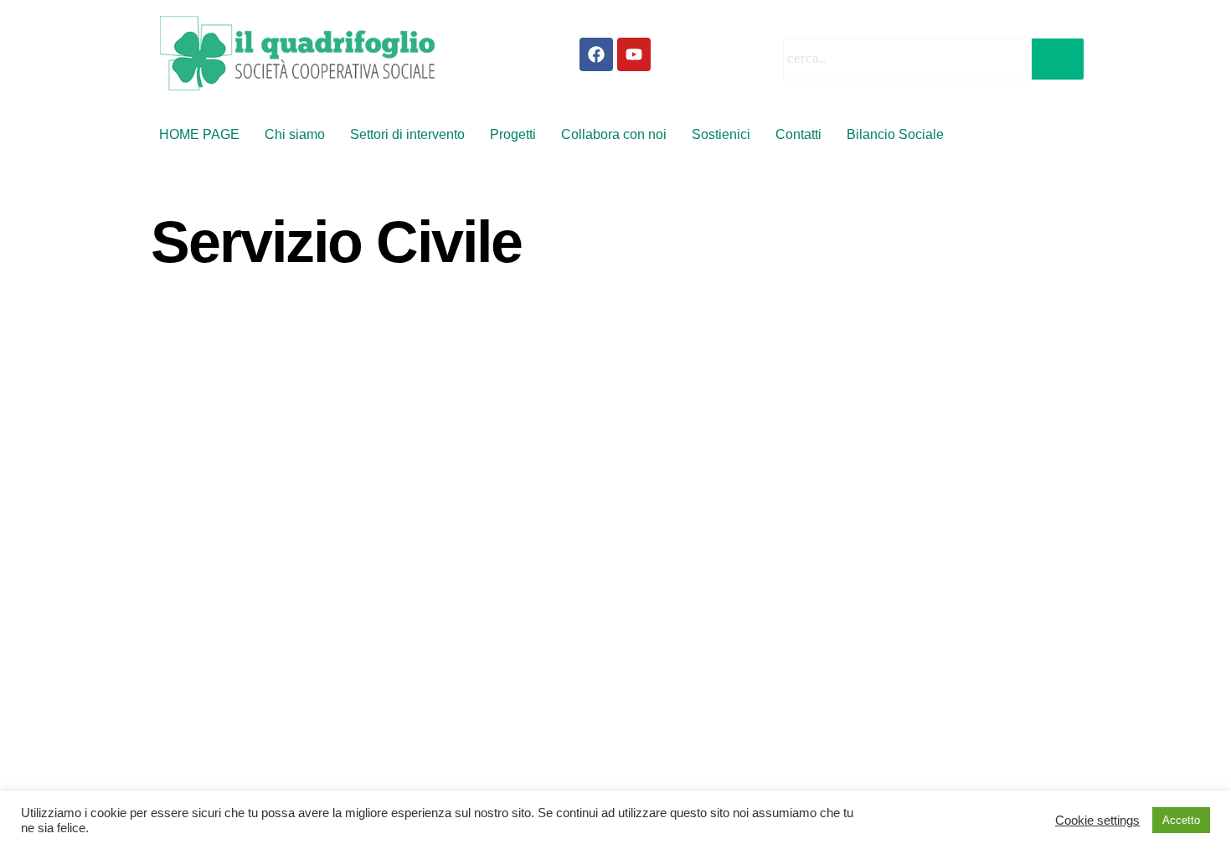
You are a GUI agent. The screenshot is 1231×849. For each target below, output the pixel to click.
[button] (899, 135)
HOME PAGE (199, 134)
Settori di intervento (407, 134)
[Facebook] (596, 54)
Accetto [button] (1181, 820)
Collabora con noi (614, 134)
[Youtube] (634, 54)
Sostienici (721, 134)
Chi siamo (295, 134)
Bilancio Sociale (895, 134)
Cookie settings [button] (1097, 820)
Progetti (513, 134)
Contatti (798, 134)
